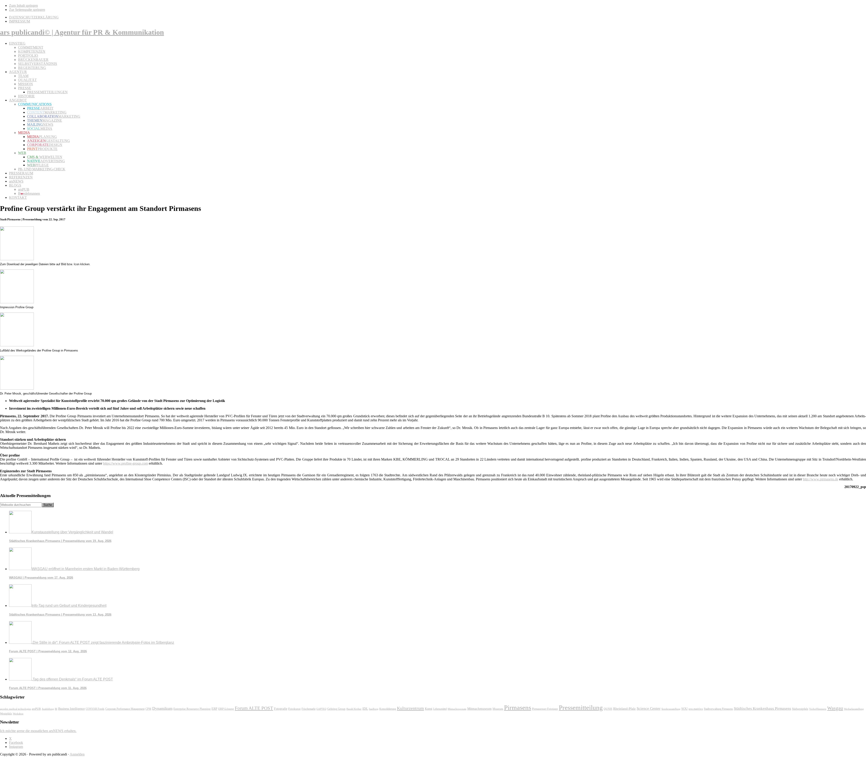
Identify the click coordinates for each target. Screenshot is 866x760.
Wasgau (835, 708)
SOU (684, 708)
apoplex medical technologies (15, 709)
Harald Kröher (354, 709)
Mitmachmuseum (479, 708)
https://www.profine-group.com (125, 463)
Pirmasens (517, 707)
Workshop (18, 713)
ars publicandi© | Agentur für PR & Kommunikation (82, 32)
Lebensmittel (440, 708)
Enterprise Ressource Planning (192, 708)
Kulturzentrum (410, 708)
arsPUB (36, 708)
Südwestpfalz (800, 708)
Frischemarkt (309, 708)
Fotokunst (294, 708)
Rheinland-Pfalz (624, 708)
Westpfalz (6, 713)
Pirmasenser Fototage (545, 708)
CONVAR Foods (95, 708)
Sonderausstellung (670, 709)
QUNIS (608, 708)
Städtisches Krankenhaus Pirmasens (762, 708)
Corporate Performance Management (125, 708)
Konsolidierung (387, 708)
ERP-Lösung (226, 708)
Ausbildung (48, 709)
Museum (498, 708)
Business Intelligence (71, 708)
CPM (148, 709)
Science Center (649, 708)
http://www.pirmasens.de (820, 479)
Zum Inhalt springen (23, 5)
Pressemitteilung (581, 707)
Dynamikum (162, 708)
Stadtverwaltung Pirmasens (718, 709)
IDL (365, 708)
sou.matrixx (696, 708)
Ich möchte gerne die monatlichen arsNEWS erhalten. (38, 731)
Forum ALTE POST (254, 708)
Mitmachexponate (457, 709)
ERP (214, 708)
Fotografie (280, 708)
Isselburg (373, 709)
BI (56, 709)
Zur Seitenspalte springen (27, 9)
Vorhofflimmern (817, 709)
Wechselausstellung (854, 709)
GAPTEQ (321, 709)
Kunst (428, 708)
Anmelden (77, 754)
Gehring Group (336, 708)
